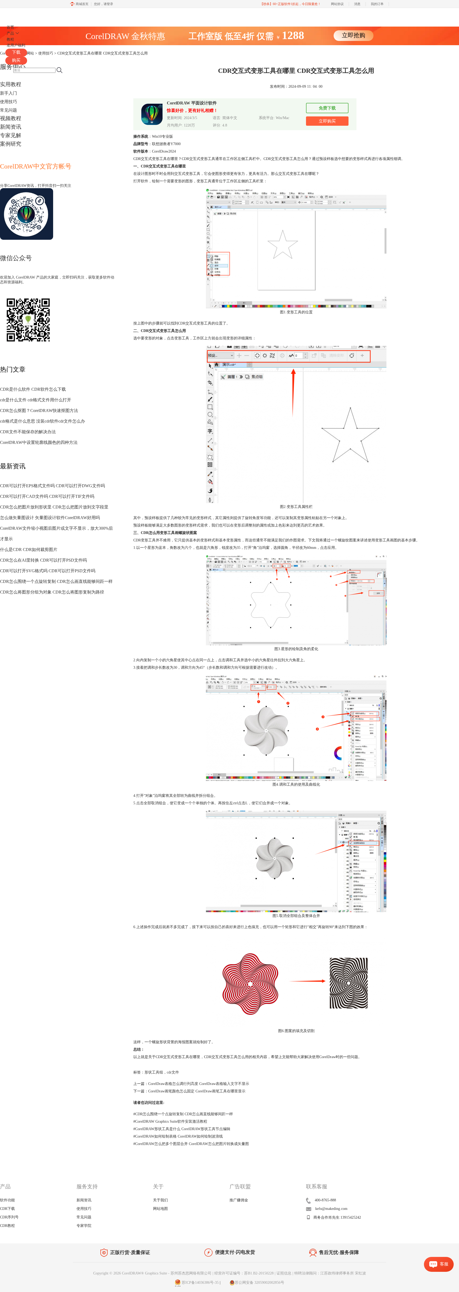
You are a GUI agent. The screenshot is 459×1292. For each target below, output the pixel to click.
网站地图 (160, 1209)
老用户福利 (16, 45)
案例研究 (10, 144)
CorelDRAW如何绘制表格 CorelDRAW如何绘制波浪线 (178, 1136)
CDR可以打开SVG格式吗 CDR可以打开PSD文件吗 (47, 571)
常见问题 (8, 110)
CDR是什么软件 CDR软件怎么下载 (33, 389)
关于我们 (160, 1200)
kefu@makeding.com (331, 1209)
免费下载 (327, 108)
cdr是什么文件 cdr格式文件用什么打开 (35, 400)
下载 (16, 52)
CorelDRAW (20, 14)
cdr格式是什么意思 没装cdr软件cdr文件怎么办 (42, 421)
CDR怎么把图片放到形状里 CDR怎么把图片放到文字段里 (54, 507)
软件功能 (7, 1200)
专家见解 (10, 135)
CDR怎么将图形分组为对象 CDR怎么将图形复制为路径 (52, 592)
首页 (10, 27)
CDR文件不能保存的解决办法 (28, 432)
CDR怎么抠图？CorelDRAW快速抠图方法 (39, 410)
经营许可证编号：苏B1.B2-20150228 (244, 1273)
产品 (10, 33)
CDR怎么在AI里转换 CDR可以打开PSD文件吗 (43, 560)
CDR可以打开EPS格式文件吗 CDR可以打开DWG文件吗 (52, 485)
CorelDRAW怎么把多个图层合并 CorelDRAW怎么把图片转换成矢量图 (191, 1144)
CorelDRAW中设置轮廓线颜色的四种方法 (39, 442)
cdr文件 (173, 1072)
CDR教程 (7, 1226)
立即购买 (327, 121)
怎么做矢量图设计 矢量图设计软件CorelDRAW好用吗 (50, 517)
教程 (10, 39)
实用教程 (10, 84)
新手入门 (8, 93)
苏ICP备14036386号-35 (200, 1283)
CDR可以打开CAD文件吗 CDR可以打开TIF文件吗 (47, 496)
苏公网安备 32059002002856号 (259, 1283)
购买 (16, 60)
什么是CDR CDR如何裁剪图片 (28, 549)
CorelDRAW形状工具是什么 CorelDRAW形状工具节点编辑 (181, 1129)
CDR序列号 (9, 1217)
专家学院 (83, 1226)
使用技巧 (8, 101)
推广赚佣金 (239, 1200)
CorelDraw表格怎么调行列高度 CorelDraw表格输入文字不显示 (198, 1084)
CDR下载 (7, 1209)
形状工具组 (153, 1072)
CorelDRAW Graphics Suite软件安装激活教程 (170, 1121)
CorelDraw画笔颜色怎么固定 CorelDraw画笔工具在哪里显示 (196, 1091)
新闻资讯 (10, 127)
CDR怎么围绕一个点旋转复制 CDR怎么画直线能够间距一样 (56, 581)
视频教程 (10, 118)
